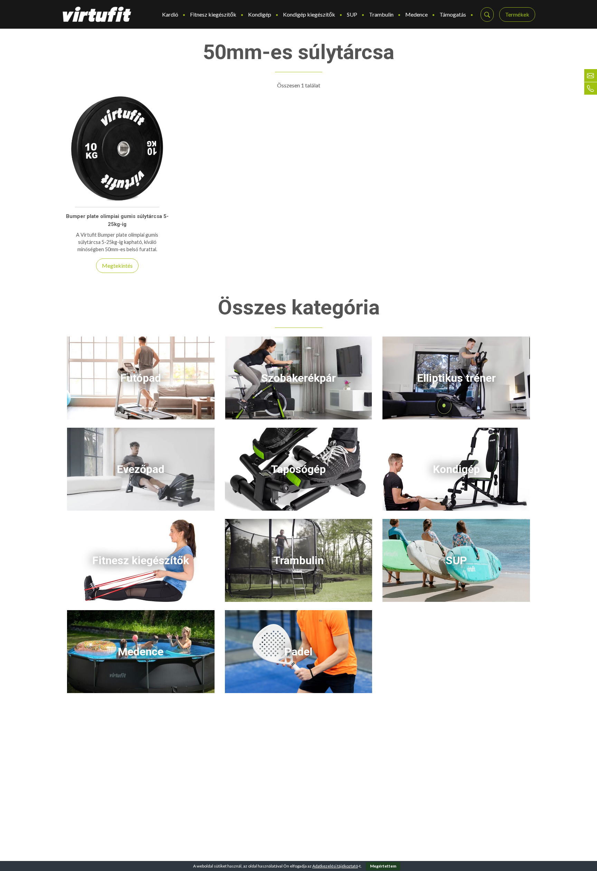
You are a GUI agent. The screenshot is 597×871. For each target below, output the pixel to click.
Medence (416, 14)
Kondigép (259, 14)
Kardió (170, 14)
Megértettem (383, 866)
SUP (352, 14)
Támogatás (452, 14)
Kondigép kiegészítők (309, 14)
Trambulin (381, 14)
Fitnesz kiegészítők (213, 14)
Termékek (517, 14)
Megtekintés (117, 265)
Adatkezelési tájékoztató (335, 866)
